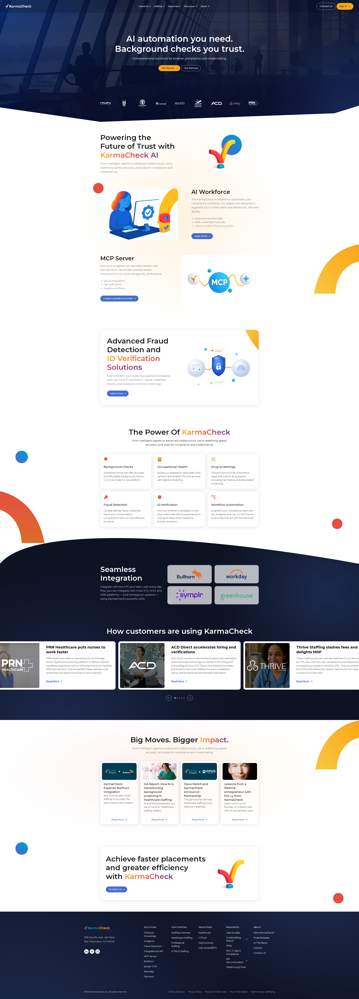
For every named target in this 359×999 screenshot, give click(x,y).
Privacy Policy (195, 992)
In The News (260, 943)
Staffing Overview (181, 932)
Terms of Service (177, 992)
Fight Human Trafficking (263, 992)
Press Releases (261, 937)
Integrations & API (153, 951)
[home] (18, 6)
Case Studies (233, 932)
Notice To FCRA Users (216, 992)
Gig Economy (206, 943)
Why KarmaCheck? (264, 932)
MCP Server (150, 956)
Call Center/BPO (208, 948)
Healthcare (205, 932)
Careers (258, 948)
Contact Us (326, 6)
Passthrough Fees (236, 967)
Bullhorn (149, 961)
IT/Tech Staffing (180, 951)
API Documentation (235, 960)
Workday (149, 971)
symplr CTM (150, 966)
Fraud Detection (153, 946)
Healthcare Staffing (182, 937)
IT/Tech (203, 937)
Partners (148, 976)
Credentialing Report (233, 939)
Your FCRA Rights (239, 992)
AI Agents (149, 941)
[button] (345, 6)
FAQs (229, 945)
